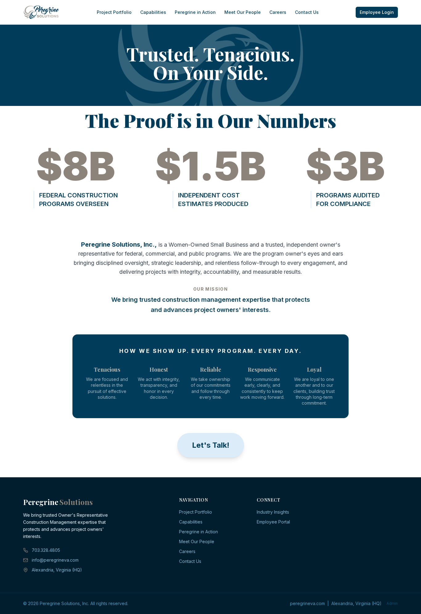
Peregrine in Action (195, 12)
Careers (277, 12)
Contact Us (307, 12)
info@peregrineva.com (55, 560)
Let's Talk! (210, 445)
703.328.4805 (46, 550)
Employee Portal (273, 521)
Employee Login (377, 12)
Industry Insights (273, 512)
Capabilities (153, 12)
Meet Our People (242, 12)
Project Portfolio (114, 12)
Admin (392, 603)
